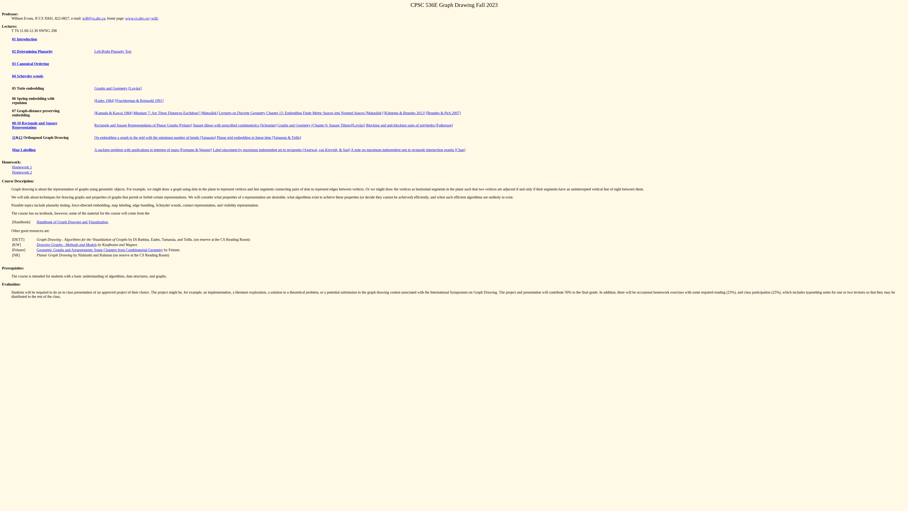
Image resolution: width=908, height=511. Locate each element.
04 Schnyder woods (27, 76)
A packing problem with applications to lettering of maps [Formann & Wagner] (153, 150)
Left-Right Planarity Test (112, 51)
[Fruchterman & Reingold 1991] (139, 101)
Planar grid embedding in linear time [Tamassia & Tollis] (259, 138)
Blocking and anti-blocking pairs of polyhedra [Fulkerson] (409, 125)
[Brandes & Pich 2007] (443, 113)
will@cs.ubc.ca (93, 18)
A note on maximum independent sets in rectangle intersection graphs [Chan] (408, 150)
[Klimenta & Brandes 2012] (404, 113)
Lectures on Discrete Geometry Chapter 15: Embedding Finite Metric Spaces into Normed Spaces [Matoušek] (301, 113)
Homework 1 (22, 167)
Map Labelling (24, 150)
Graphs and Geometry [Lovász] (118, 88)
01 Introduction (24, 39)
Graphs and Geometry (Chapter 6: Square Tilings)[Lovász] (321, 125)
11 (14, 138)
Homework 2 (22, 172)
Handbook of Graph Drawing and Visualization (72, 222)
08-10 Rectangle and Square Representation (34, 125)
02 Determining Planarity (32, 51)
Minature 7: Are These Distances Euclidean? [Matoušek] (175, 113)
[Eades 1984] (104, 101)
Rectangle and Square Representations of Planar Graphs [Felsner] (143, 125)
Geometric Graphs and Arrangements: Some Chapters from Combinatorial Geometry (100, 250)
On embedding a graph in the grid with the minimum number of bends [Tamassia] (155, 138)
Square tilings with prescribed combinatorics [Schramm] (234, 125)
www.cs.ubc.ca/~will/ (141, 18)
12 (20, 138)
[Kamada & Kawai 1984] (113, 113)
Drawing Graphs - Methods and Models (67, 245)
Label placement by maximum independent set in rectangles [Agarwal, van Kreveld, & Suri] (281, 150)
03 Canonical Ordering (30, 64)
